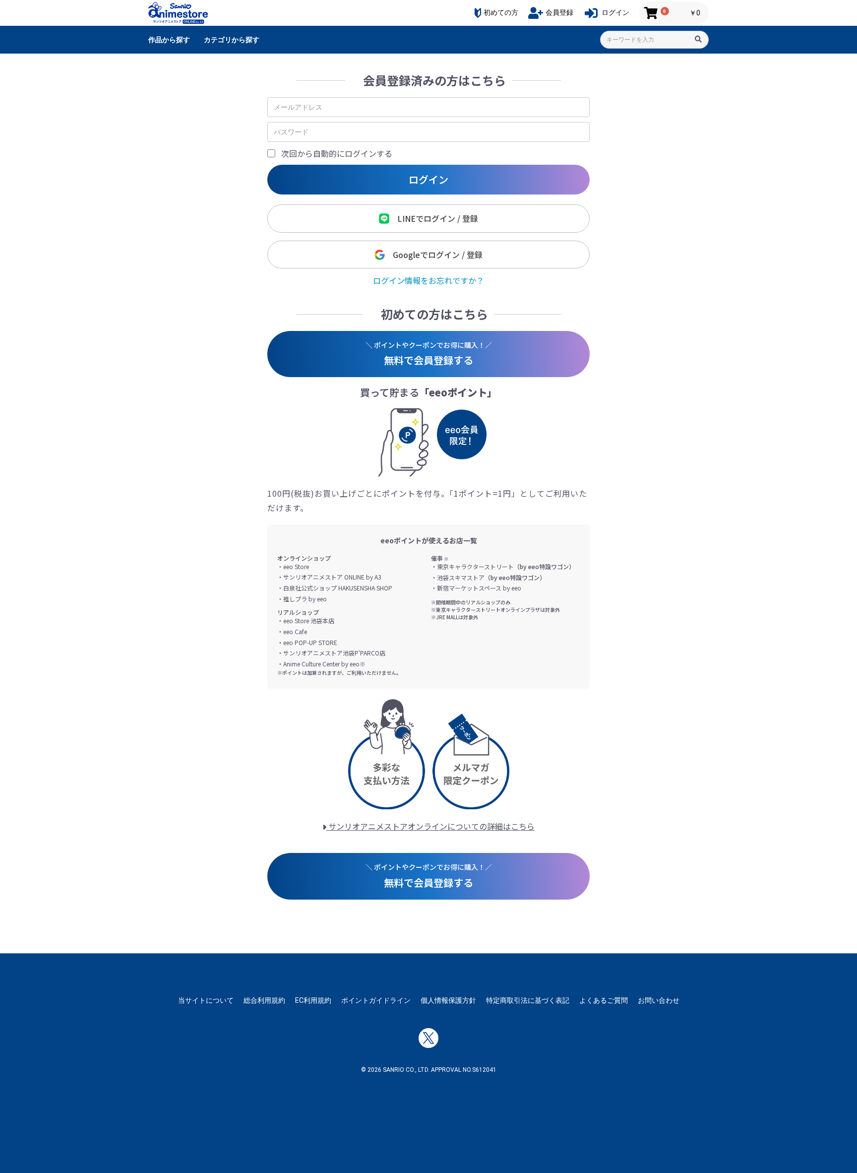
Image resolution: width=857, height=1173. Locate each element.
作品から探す (169, 40)
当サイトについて (206, 1000)
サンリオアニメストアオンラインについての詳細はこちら (430, 826)
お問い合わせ (658, 1000)
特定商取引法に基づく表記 (527, 1000)
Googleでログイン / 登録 (434, 255)
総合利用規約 (264, 1000)
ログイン (428, 179)
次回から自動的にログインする (336, 153)
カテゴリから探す (231, 40)
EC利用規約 (313, 1000)
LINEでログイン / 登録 (433, 218)
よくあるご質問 (603, 1000)
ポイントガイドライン (376, 1000)
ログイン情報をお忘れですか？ (428, 280)
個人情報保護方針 (448, 1000)
